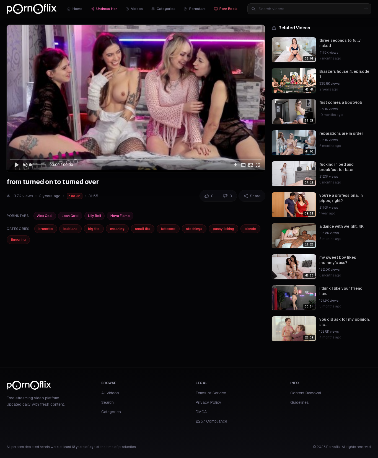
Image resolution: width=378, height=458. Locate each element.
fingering (18, 239)
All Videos (110, 392)
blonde (250, 228)
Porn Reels (228, 8)
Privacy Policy (208, 402)
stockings (194, 228)
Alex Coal (44, 216)
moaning (117, 228)
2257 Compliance (211, 421)
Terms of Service (211, 392)
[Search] (366, 9)
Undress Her (106, 8)
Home (77, 8)
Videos (137, 8)
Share (255, 195)
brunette (45, 228)
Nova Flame (120, 216)
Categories (166, 8)
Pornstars (197, 8)
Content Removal (305, 392)
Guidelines (299, 402)
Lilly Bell (94, 216)
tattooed (168, 228)
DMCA (201, 411)
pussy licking (223, 228)
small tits (142, 228)
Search (107, 402)
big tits (94, 228)
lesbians (70, 228)
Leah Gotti (70, 216)
